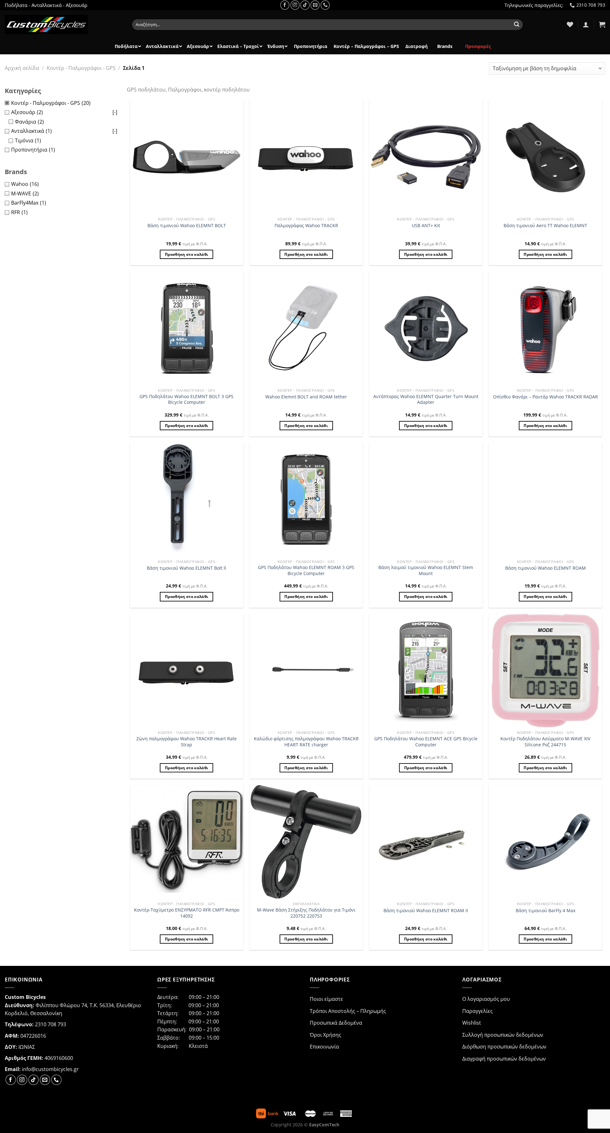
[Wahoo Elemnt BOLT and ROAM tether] (306, 328)
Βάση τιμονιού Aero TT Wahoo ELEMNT (545, 225)
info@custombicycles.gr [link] (50, 1069)
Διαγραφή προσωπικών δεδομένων (504, 1058)
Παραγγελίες (477, 1010)
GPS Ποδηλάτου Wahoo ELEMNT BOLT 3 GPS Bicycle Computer (186, 399)
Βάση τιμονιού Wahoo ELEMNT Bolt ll (186, 568)
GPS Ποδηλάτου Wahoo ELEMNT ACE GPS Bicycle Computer (426, 742)
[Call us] (325, 5)
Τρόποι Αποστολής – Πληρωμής (348, 1010)
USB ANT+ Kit (426, 225)
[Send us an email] (315, 5)
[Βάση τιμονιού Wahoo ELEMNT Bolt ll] (186, 499)
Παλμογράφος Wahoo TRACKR (306, 225)
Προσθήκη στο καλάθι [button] (186, 254)
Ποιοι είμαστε (326, 998)
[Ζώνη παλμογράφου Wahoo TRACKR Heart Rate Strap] (186, 670)
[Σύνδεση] (586, 24)
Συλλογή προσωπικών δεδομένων (502, 1034)
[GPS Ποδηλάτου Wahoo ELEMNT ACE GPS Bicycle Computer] (426, 670)
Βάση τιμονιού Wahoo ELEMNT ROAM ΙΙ (425, 910)
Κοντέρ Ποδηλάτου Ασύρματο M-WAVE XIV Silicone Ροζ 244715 (545, 742)
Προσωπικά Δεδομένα (336, 1022)
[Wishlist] (570, 24)
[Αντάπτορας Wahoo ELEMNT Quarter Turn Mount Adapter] (426, 328)
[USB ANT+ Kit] (426, 157)
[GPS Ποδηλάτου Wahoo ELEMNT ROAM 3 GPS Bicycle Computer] (306, 499)
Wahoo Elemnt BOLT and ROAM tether (306, 397)
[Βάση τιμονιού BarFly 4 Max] (545, 842)
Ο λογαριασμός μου (486, 998)
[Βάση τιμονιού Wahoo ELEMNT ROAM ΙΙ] (426, 842)
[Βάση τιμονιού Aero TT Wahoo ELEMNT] (545, 157)
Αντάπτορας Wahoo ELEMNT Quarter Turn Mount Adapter (425, 399)
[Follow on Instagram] (295, 5)
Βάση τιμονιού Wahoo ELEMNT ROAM (545, 568)
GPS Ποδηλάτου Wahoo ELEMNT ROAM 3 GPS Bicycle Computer (306, 570)
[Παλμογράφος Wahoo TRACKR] (306, 157)
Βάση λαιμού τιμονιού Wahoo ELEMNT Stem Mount (425, 570)
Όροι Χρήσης (325, 1034)
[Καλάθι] (602, 24)
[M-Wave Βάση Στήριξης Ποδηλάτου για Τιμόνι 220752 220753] (306, 842)
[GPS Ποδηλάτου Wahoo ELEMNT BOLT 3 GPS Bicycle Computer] (186, 328)
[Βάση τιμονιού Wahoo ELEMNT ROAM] (545, 499)
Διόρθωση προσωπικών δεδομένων (504, 1046)
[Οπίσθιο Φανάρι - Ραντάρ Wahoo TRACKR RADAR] (545, 328)
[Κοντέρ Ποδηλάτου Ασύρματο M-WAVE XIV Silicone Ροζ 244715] (545, 670)
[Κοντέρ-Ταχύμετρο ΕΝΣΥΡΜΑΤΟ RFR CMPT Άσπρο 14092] (186, 842)
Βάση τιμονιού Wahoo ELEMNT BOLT (186, 225)
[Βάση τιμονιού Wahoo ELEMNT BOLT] (186, 157)
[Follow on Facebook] (284, 5)
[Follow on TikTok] (304, 5)
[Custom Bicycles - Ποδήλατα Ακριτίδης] (64, 24)
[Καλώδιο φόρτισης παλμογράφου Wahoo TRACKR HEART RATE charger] (306, 670)
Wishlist (471, 1022)
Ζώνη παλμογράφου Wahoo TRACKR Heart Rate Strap (186, 742)
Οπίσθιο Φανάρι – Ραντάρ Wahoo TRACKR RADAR (545, 397)
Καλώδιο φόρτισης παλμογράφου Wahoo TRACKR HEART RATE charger (306, 742)
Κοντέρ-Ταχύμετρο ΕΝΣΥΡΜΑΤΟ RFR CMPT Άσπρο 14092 (186, 913)
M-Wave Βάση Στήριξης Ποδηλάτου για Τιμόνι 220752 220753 (306, 913)
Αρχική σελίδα (22, 67)
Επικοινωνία (324, 1046)
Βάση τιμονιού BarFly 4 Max (545, 910)
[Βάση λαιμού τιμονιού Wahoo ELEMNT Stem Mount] (426, 499)
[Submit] (516, 24)
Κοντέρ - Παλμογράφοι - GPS (81, 67)
